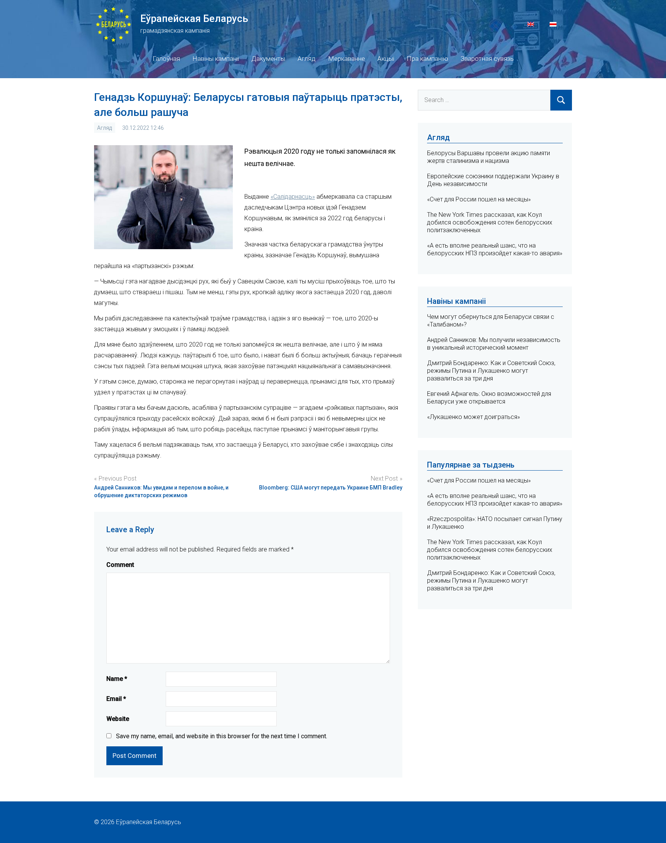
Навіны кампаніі (215, 58)
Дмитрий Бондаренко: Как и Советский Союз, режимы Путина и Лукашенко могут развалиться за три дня (491, 370)
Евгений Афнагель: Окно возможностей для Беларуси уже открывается (489, 397)
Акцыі (385, 58)
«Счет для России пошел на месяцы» (479, 199)
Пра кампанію (427, 58)
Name (116, 678)
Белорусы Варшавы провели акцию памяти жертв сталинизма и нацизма (488, 156)
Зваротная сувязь (487, 58)
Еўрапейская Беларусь (194, 18)
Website (117, 718)
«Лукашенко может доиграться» (473, 417)
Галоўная (166, 58)
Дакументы (268, 58)
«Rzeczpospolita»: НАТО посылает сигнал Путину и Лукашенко (494, 522)
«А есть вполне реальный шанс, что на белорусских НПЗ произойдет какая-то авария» (494, 249)
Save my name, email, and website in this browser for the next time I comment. (221, 736)
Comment (120, 564)
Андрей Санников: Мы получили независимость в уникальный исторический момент (493, 343)
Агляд (307, 58)
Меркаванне (346, 58)
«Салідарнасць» (293, 196)
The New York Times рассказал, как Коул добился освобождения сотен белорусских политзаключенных (489, 222)
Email (116, 698)
